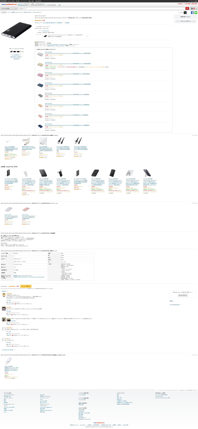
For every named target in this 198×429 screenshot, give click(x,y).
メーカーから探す (82, 394)
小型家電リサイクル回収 (121, 400)
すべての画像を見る (15, 54)
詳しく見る (9, 300)
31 (28, 224)
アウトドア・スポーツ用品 (9, 407)
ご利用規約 (89, 424)
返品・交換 (119, 397)
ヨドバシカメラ (46, 30)
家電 (5, 399)
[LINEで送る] (195, 13)
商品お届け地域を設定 (22, 5)
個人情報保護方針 (96, 424)
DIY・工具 (42, 394)
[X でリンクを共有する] (185, 13)
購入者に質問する (183, 295)
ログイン (20, 3)
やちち (8, 314)
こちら (43, 3)
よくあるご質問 (125, 424)
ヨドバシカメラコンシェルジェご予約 (162, 397)
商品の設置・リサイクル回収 (84, 412)
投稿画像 (59, 22)
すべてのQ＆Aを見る (174, 304)
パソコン (5, 405)
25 (45, 157)
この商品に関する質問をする (50, 22)
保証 (118, 396)
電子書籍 (5, 402)
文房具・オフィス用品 (8, 410)
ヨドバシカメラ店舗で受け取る (161, 394)
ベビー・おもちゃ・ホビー (9, 394)
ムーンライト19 (10, 303)
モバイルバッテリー (64, 44)
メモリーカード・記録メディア (46, 407)
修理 (118, 394)
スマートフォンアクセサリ (52, 44)
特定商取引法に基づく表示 (106, 424)
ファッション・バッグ (44, 397)
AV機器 (5, 408)
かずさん (8, 335)
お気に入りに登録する (185, 21)
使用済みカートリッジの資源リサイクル (124, 402)
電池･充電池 (42, 408)
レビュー (38, 22)
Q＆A (171, 300)
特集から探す (81, 404)
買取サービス (119, 399)
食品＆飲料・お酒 (7, 396)
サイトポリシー (83, 424)
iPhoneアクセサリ (51, 45)
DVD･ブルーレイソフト (44, 404)
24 (11, 224)
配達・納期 (81, 414)
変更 (59, 5)
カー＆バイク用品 (43, 400)
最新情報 (67, 22)
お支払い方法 (81, 411)
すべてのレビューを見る (7, 349)
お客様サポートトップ (74, 424)
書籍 (5, 400)
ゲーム (5, 411)
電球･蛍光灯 (42, 411)
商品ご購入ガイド (82, 417)
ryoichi (8, 324)
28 (11, 158)
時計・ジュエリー (43, 402)
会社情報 (119, 424)
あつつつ (8, 346)
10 (80, 156)
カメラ (41, 399)
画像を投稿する (17, 58)
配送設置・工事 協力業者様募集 (123, 404)
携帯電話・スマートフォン (40, 43)
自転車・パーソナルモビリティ (46, 410)
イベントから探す (82, 399)
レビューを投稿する (25, 286)
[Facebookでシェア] (192, 13)
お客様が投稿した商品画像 (15, 56)
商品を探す (81, 415)
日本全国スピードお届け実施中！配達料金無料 (187, 3)
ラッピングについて (159, 396)
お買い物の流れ (82, 409)
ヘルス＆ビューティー (8, 397)
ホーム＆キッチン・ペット (9, 404)
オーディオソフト (43, 405)
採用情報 (114, 424)
